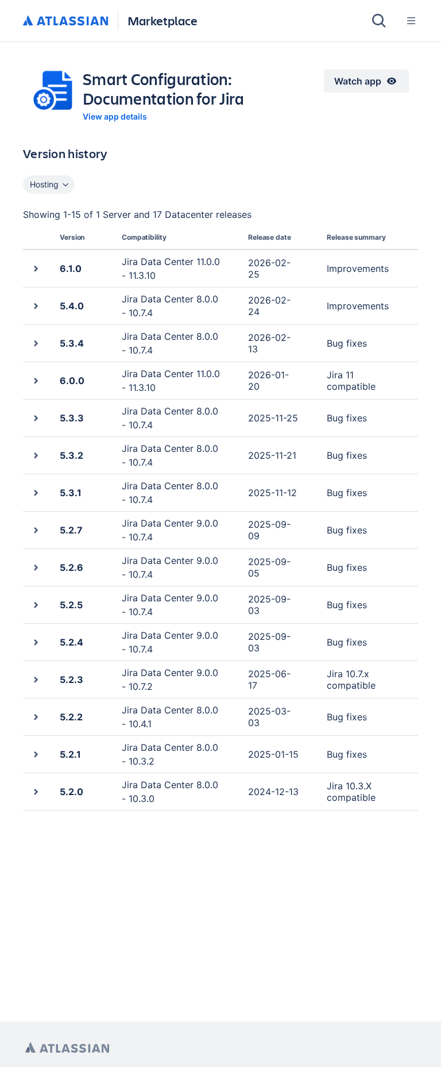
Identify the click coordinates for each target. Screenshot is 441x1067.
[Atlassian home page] (67, 1048)
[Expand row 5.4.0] (35, 305)
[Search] (379, 20)
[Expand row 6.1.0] (35, 268)
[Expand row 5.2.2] (35, 716)
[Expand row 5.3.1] (35, 492)
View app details (115, 116)
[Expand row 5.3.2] (35, 455)
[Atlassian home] (66, 21)
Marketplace (162, 20)
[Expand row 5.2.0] (35, 791)
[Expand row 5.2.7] (35, 530)
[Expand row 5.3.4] (35, 343)
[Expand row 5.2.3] (35, 679)
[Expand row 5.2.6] (35, 567)
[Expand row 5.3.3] (35, 417)
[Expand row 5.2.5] (35, 604)
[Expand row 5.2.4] (35, 642)
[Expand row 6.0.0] (35, 380)
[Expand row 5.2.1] (35, 754)
